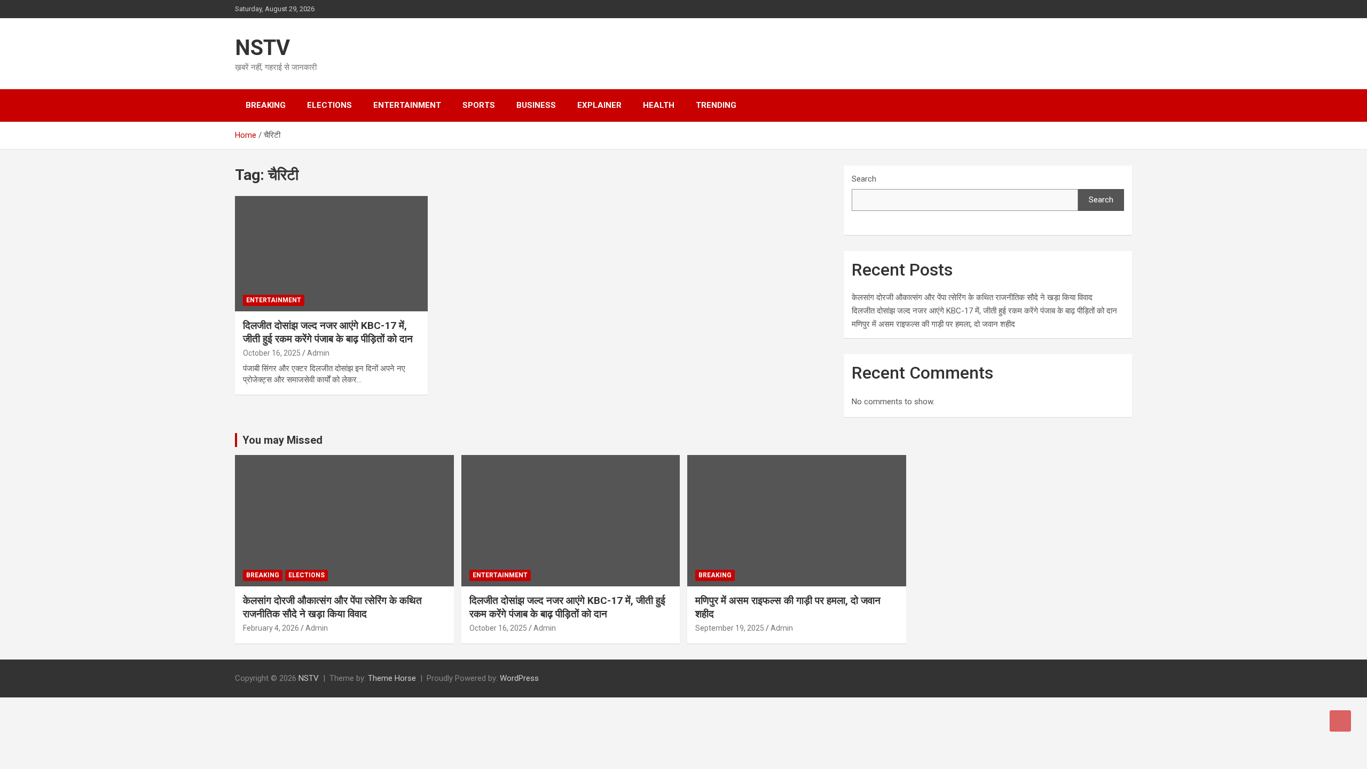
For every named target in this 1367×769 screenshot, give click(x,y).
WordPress (519, 678)
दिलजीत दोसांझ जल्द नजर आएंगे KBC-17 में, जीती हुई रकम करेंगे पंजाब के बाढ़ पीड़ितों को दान (328, 332)
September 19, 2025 (729, 628)
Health (658, 105)
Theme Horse (392, 678)
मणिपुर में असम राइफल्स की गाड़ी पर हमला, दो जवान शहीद (933, 324)
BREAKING (266, 105)
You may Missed (282, 440)
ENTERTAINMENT (407, 105)
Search (864, 179)
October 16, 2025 (272, 353)
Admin (318, 353)
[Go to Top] (1340, 721)
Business (536, 105)
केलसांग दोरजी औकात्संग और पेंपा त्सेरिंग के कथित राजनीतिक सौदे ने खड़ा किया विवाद (972, 297)
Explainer (599, 105)
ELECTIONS (329, 105)
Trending (716, 105)
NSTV (262, 47)
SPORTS (478, 105)
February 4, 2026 (271, 628)
